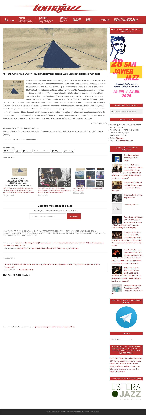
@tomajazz (120, 138)
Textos (63, 231)
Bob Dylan (37, 233)
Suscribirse (74, 216)
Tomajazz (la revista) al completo (80, 231)
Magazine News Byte (78, 412)
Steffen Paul (101, 233)
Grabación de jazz (49, 233)
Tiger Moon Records (11, 235)
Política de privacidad (53, 412)
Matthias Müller (64, 233)
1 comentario (31, 235)
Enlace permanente (26, 270)
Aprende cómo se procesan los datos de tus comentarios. (55, 327)
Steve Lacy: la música (131, 205)
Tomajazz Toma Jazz (125, 141)
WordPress (96, 412)
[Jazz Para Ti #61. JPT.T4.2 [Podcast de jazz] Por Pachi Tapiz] (89, 177)
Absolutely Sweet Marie (23, 233)
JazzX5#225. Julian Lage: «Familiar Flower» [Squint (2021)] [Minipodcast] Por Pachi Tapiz (48, 248)
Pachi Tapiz (90, 233)
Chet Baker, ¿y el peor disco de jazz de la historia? (131, 157)
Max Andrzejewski (78, 233)
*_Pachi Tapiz (42, 231)
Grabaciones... (53, 231)
